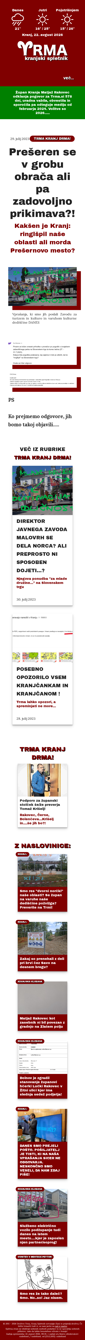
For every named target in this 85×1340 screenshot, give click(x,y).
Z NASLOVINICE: (42, 845)
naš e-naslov (61, 1326)
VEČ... (68, 78)
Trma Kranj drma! (52, 138)
